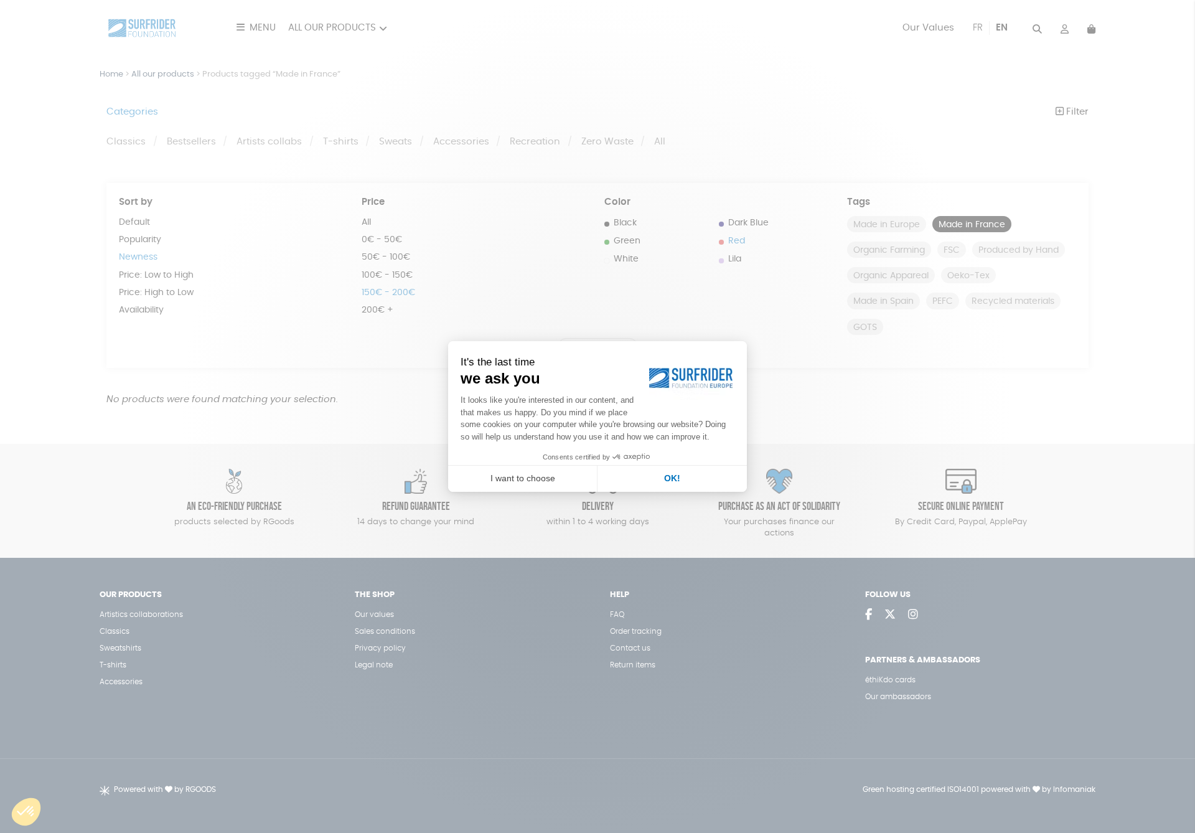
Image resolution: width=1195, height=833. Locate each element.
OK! (672, 478)
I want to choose (522, 478)
